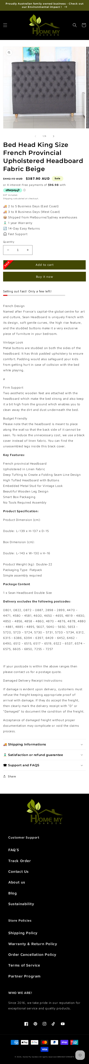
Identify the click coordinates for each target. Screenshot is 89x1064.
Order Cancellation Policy (32, 954)
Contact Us (18, 871)
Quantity (8, 241)
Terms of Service (24, 965)
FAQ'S (13, 850)
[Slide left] (35, 136)
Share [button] (12, 776)
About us (16, 882)
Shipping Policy (23, 933)
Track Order (19, 861)
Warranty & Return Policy (32, 944)
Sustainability (21, 904)
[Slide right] (53, 136)
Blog (12, 893)
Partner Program (24, 976)
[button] (5, 25)
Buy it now (44, 276)
